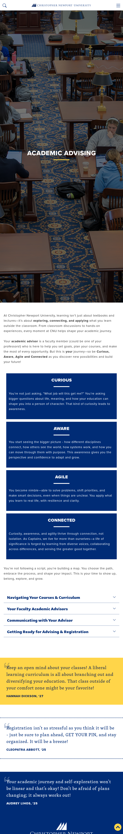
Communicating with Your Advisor (40, 620)
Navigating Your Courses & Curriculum (43, 597)
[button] (117, 827)
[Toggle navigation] (118, 5)
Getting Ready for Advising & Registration (47, 631)
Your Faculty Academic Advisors (37, 608)
